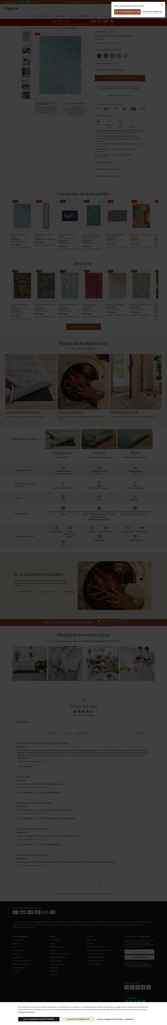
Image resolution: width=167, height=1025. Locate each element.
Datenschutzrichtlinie (26, 1012)
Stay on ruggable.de (152, 12)
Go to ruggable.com (127, 12)
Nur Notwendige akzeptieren (110, 1019)
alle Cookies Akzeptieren (39, 1019)
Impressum (129, 1019)
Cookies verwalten (78, 1019)
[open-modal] (162, 5)
